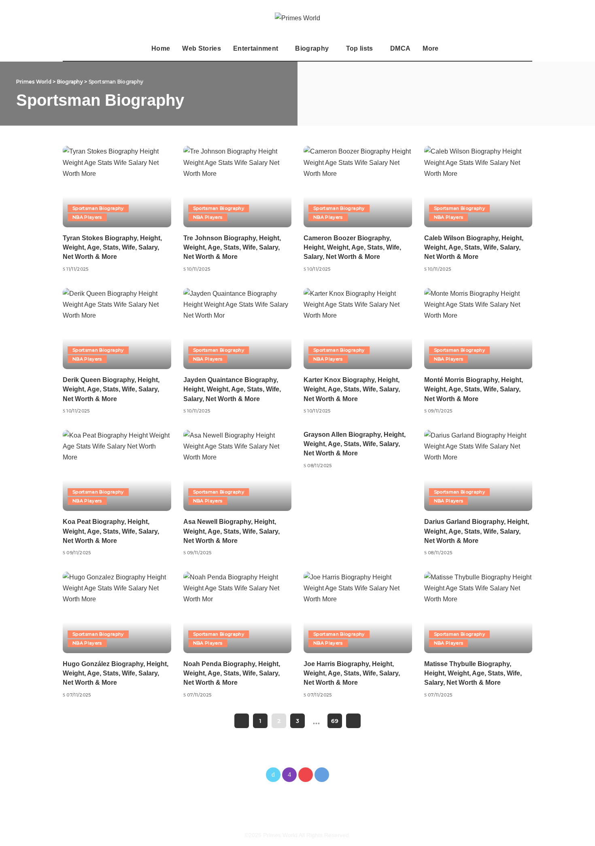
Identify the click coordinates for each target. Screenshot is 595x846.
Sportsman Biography (98, 208)
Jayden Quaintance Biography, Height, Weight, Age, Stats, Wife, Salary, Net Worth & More (232, 389)
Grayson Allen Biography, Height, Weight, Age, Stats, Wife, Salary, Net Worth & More (355, 444)
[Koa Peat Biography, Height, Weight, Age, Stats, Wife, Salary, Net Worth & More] (117, 470)
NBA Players (87, 217)
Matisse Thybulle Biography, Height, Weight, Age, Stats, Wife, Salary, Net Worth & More (473, 673)
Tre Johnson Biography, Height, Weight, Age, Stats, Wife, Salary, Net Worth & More (232, 247)
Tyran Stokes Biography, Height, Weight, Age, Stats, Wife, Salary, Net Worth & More (112, 247)
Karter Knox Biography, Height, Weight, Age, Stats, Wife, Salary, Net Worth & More (352, 389)
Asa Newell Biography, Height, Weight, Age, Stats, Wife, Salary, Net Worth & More (231, 531)
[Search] (527, 48)
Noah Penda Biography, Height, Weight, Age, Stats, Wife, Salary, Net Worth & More (231, 673)
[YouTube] (305, 774)
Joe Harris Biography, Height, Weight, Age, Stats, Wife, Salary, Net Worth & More (352, 673)
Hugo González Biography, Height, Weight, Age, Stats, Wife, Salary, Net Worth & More (115, 673)
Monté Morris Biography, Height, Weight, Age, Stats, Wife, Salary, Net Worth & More (473, 389)
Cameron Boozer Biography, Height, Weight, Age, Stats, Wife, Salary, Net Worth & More (352, 247)
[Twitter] (273, 774)
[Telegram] (321, 774)
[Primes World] (297, 18)
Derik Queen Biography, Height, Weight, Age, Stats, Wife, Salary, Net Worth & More (111, 389)
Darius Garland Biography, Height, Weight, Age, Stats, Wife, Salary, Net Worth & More (476, 531)
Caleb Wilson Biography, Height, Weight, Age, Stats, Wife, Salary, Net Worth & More (473, 247)
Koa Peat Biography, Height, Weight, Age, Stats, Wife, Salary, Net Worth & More (111, 531)
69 (334, 721)
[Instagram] (289, 774)
